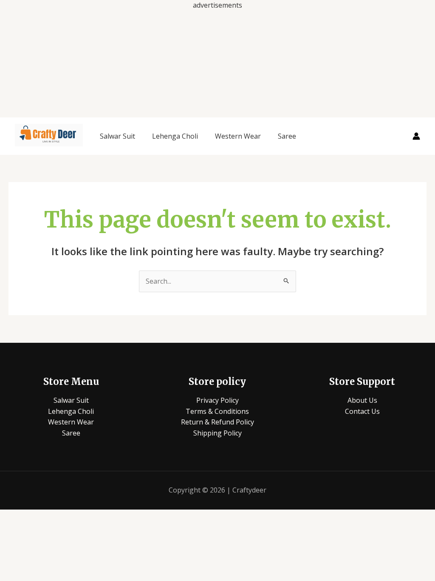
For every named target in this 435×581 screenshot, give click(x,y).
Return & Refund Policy (217, 422)
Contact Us (362, 411)
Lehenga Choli (175, 136)
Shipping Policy (217, 433)
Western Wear (238, 136)
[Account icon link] (416, 136)
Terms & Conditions (217, 411)
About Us (362, 400)
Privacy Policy (217, 400)
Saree (287, 136)
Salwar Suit (117, 136)
